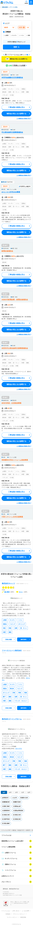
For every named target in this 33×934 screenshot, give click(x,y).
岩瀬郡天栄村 (17, 802)
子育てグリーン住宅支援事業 (12, 517)
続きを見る (18, 748)
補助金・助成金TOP (18, 830)
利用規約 (8, 914)
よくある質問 (25, 910)
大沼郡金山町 (17, 806)
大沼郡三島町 (6, 806)
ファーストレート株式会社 (12, 650)
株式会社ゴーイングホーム (12, 719)
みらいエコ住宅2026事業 (11, 192)
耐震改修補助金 (7, 251)
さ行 (16, 792)
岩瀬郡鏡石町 (6, 802)
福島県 (28, 830)
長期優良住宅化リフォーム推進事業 (15, 460)
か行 (10, 792)
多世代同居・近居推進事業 (11, 403)
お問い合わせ (15, 910)
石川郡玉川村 (17, 815)
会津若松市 (5, 797)
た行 (22, 792)
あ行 (4, 792)
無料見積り (24, 639)
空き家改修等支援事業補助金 (12, 132)
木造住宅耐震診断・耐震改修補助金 (15, 299)
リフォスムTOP (5, 830)
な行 (29, 792)
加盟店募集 (23, 917)
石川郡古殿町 (6, 823)
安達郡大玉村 (24, 797)
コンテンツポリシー (12, 917)
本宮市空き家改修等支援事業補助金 (15, 348)
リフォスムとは (6, 835)
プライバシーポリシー (19, 914)
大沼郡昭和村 (6, 810)
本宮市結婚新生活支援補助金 (12, 77)
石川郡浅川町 (17, 819)
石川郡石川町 (6, 815)
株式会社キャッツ (8, 583)
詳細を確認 (8, 639)
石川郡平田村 (6, 819)
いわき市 (14, 797)
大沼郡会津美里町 (18, 810)
